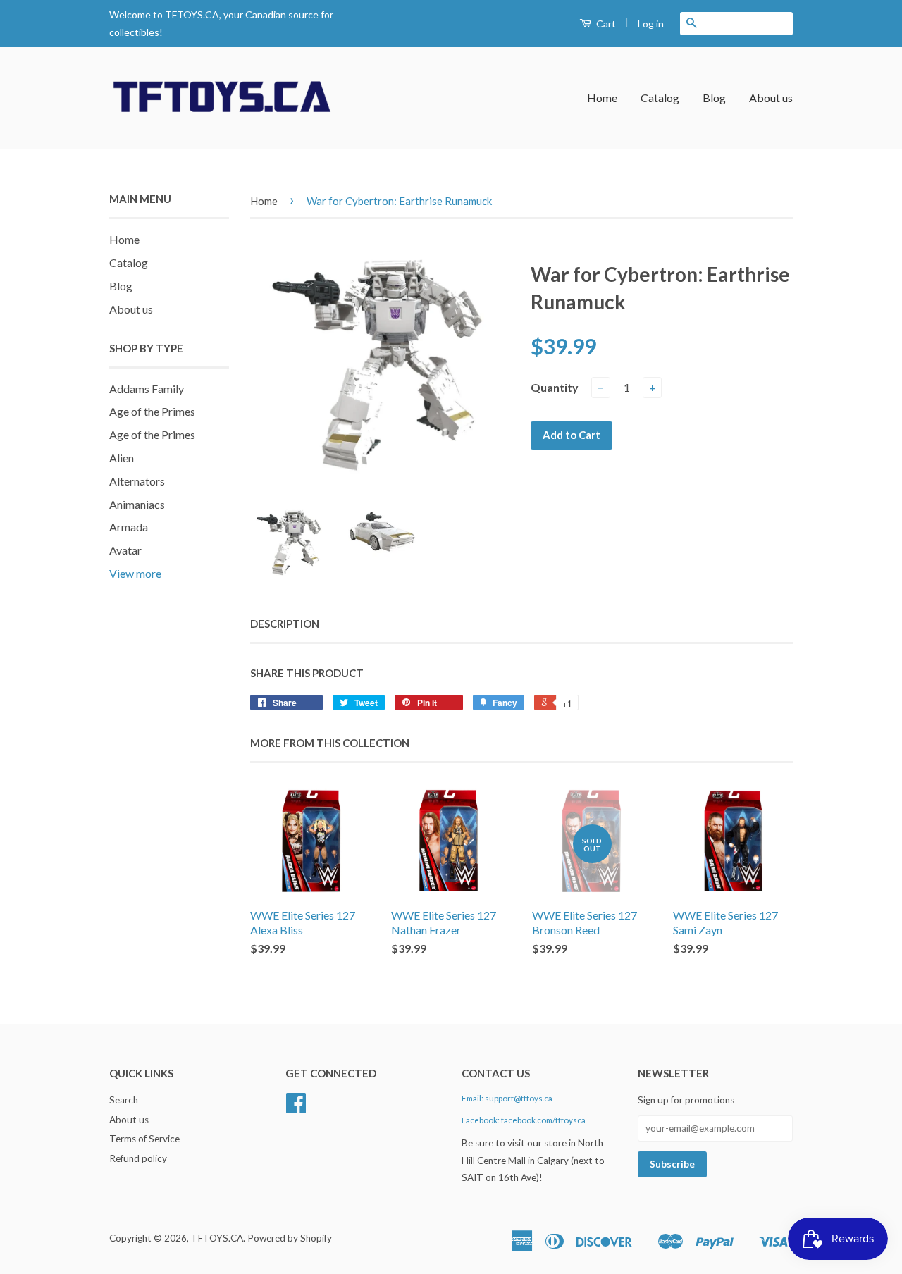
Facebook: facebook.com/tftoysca (524, 1120)
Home (602, 97)
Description (284, 623)
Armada (128, 526)
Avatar (125, 550)
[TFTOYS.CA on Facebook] (296, 1107)
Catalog (660, 97)
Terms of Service (144, 1138)
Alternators (137, 481)
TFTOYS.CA (217, 1238)
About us (771, 97)
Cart (605, 24)
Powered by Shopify (289, 1238)
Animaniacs (137, 504)
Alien (121, 457)
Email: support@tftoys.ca (507, 1098)
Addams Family (146, 388)
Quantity (555, 387)
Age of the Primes (152, 411)
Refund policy (138, 1158)
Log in (651, 24)
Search (123, 1100)
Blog (714, 97)
